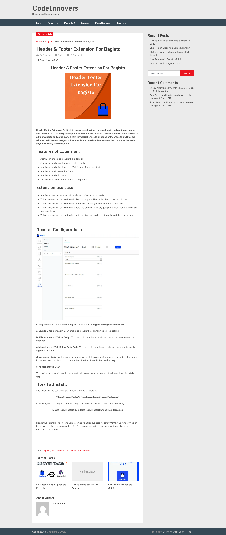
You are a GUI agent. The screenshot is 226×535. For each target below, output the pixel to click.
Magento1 (52, 23)
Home (38, 23)
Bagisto (85, 23)
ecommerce (58, 450)
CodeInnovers (55, 8)
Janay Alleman (157, 88)
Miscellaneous (102, 23)
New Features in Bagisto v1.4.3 (165, 59)
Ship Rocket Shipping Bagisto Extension (170, 48)
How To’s (121, 23)
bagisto (46, 450)
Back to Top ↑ (186, 531)
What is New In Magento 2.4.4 (165, 63)
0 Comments (77, 55)
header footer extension (78, 450)
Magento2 (69, 23)
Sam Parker (48, 55)
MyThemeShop (170, 531)
